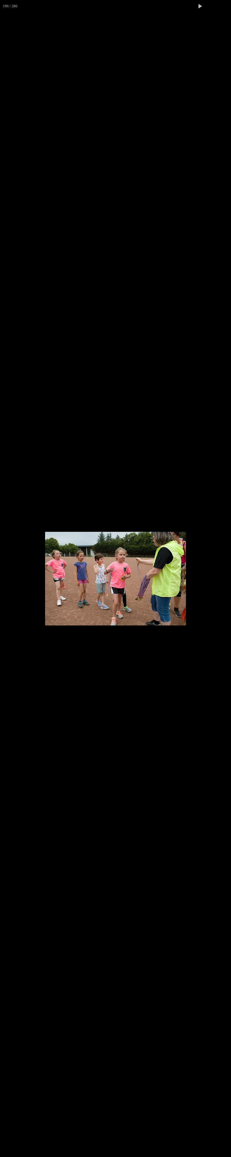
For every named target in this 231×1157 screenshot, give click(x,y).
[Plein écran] (212, 6)
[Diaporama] (200, 6)
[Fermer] (225, 6)
